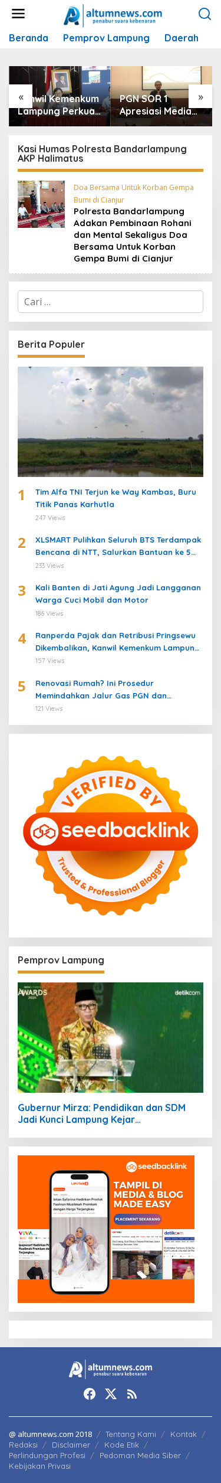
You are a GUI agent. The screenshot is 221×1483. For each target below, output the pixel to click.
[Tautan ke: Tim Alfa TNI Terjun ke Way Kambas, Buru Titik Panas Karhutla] (110, 422)
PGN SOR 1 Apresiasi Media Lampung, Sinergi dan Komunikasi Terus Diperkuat (159, 105)
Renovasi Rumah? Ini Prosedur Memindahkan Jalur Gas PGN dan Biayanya (101, 690)
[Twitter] (110, 1394)
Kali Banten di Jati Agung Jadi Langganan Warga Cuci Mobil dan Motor (118, 594)
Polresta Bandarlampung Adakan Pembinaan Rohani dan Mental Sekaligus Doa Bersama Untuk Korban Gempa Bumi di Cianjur (133, 234)
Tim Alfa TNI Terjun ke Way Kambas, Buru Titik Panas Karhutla (115, 498)
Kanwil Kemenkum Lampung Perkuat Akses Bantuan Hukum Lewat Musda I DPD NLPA (59, 105)
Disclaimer (71, 1444)
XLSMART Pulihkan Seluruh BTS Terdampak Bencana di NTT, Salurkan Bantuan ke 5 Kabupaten (118, 546)
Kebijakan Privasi (40, 1466)
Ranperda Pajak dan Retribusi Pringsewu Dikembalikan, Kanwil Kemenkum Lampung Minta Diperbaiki (117, 642)
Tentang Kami (130, 1434)
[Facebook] (89, 1394)
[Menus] (18, 14)
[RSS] (132, 1394)
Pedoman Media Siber (140, 1455)
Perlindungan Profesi (47, 1455)
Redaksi (23, 1444)
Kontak (183, 1434)
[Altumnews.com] (113, 14)
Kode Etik (121, 1444)
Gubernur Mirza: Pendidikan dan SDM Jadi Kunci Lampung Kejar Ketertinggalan (102, 1114)
